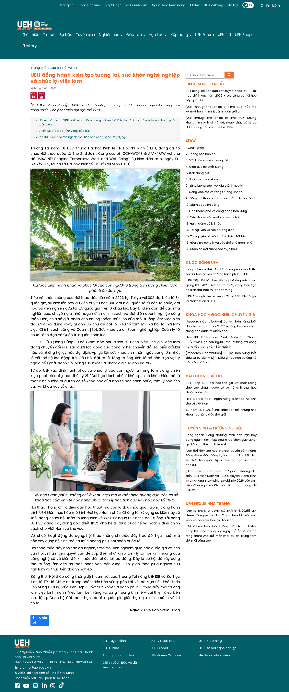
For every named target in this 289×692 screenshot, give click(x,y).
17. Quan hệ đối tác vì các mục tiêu (211, 249)
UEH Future (110, 648)
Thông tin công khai (118, 655)
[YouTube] (27, 686)
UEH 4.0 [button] (224, 35)
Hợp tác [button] (157, 35)
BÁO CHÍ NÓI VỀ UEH (205, 376)
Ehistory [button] (29, 46)
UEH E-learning (210, 641)
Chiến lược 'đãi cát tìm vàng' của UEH (64, 131)
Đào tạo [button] (134, 35)
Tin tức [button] (49, 35)
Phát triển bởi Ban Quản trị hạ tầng (42, 678)
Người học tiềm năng (168, 5)
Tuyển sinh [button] (85, 35)
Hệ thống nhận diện (214, 655)
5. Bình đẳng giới (198, 173)
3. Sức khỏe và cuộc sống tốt (207, 160)
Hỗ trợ (233, 5)
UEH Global (159, 648)
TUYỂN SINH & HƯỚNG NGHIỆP (214, 428)
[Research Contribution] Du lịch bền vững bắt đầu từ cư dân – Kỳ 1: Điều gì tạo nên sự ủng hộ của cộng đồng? (221, 358)
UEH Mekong (213, 5)
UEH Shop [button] (243, 35)
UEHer (194, 5)
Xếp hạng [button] (179, 35)
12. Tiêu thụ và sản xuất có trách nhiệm (214, 217)
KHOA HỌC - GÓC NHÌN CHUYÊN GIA (220, 315)
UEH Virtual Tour (163, 641)
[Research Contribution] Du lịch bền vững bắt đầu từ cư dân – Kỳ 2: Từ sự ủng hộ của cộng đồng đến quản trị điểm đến (221, 326)
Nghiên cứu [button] (109, 35)
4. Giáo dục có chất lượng (205, 167)
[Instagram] (53, 686)
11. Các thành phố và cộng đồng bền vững (216, 211)
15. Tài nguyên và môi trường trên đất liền (216, 236)
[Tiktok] (61, 686)
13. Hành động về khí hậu (203, 223)
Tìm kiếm (272, 5)
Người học (113, 5)
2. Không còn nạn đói (201, 154)
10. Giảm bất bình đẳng (202, 204)
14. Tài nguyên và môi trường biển (210, 230)
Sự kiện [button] (66, 35)
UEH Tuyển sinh (114, 641)
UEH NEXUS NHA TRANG (208, 504)
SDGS (191, 141)
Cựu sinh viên (136, 5)
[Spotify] (36, 686)
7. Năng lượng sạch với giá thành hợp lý (214, 185)
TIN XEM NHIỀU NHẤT (205, 84)
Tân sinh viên (90, 5)
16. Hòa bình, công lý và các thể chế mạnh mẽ (219, 242)
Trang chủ (67, 5)
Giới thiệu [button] (30, 35)
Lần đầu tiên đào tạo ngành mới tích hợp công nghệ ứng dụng (82, 137)
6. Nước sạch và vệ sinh (203, 179)
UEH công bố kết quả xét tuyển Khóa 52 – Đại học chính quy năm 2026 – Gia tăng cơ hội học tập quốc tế (221, 95)
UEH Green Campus (166, 655)
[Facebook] (18, 686)
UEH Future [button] (204, 35)
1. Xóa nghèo (195, 147)
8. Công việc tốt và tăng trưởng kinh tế (214, 192)
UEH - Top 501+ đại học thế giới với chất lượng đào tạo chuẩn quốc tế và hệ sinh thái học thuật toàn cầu (221, 387)
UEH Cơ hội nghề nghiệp (218, 648)
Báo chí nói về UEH (64, 68)
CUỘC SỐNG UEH (202, 263)
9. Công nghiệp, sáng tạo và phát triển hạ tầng (220, 198)
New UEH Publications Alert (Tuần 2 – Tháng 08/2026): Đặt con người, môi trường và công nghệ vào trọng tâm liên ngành (221, 342)
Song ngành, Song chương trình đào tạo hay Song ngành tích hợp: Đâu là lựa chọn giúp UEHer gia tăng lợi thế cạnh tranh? (221, 440)
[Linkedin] (45, 686)
